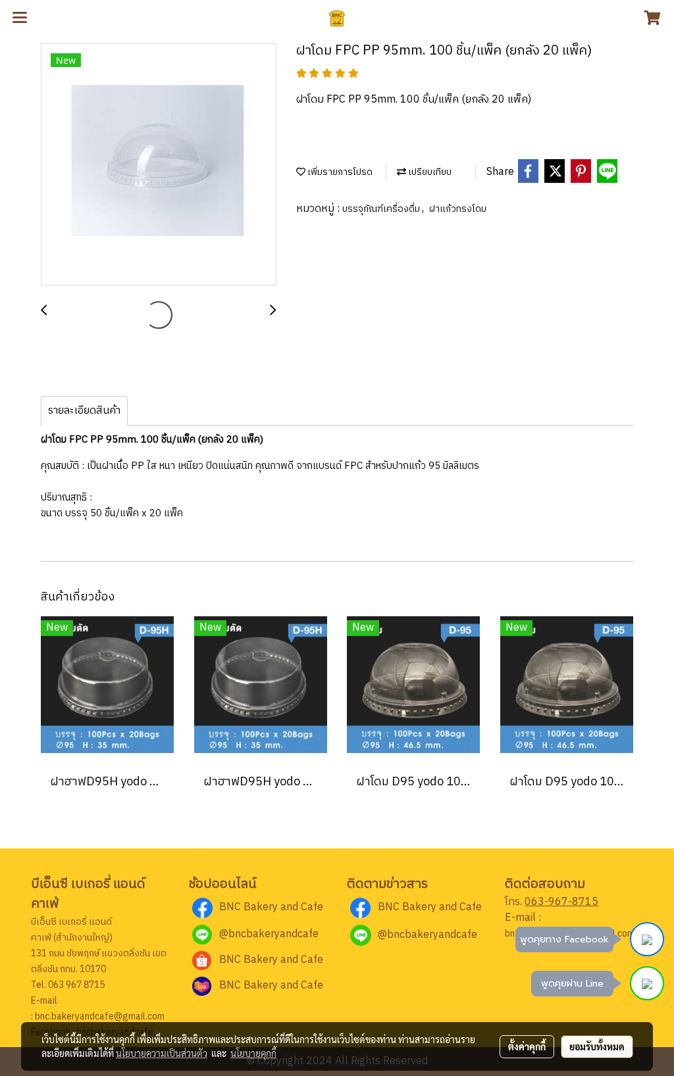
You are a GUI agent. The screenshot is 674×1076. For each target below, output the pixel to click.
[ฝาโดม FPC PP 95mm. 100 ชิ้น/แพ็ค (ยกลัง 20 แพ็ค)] (158, 165)
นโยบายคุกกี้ (253, 1053)
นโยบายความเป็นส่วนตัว (161, 1053)
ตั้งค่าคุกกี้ (527, 1046)
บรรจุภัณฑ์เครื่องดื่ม (382, 208)
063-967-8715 (561, 902)
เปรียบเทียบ (429, 172)
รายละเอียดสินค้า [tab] (84, 411)
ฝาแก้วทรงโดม (457, 208)
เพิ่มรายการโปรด (339, 172)
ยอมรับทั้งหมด (597, 1046)
